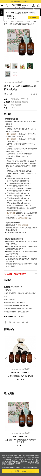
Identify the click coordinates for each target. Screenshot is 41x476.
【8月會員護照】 (12, 134)
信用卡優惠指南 (23, 225)
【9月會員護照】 (12, 139)
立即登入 (33, 17)
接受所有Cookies (20, 471)
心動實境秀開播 (21, 218)
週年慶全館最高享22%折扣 (19, 1)
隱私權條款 (34, 467)
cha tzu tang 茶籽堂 (13, 82)
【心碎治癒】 (11, 213)
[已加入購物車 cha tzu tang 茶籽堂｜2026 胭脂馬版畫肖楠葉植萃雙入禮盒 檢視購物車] (38, 5)
